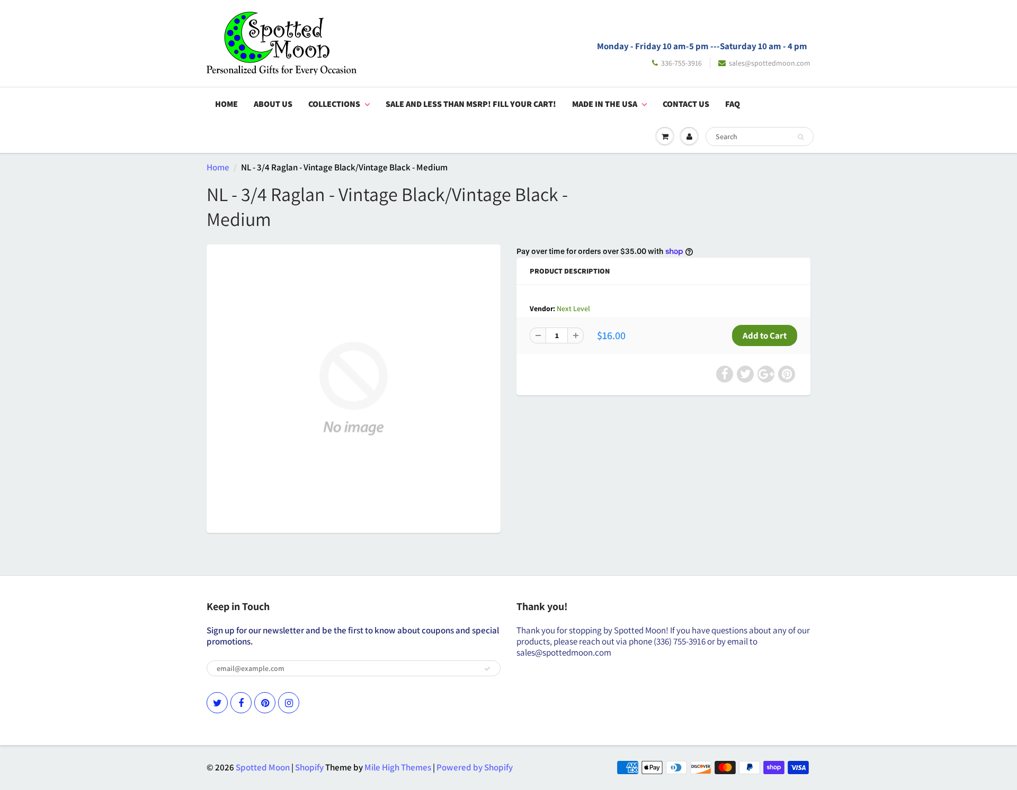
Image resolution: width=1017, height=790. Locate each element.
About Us (273, 104)
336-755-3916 (681, 63)
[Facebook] (241, 702)
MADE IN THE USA (604, 104)
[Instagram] (288, 702)
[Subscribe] (487, 668)
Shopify (309, 767)
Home (226, 104)
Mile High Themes (397, 767)
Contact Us (686, 104)
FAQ (732, 104)
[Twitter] (217, 702)
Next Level (573, 308)
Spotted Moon (263, 767)
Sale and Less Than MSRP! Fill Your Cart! (471, 104)
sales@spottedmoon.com (769, 63)
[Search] (800, 137)
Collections (334, 104)
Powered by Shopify (474, 767)
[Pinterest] (264, 702)
